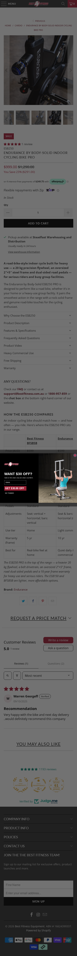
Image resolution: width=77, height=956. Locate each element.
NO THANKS (9, 493)
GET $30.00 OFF (14, 488)
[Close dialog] (75, 455)
